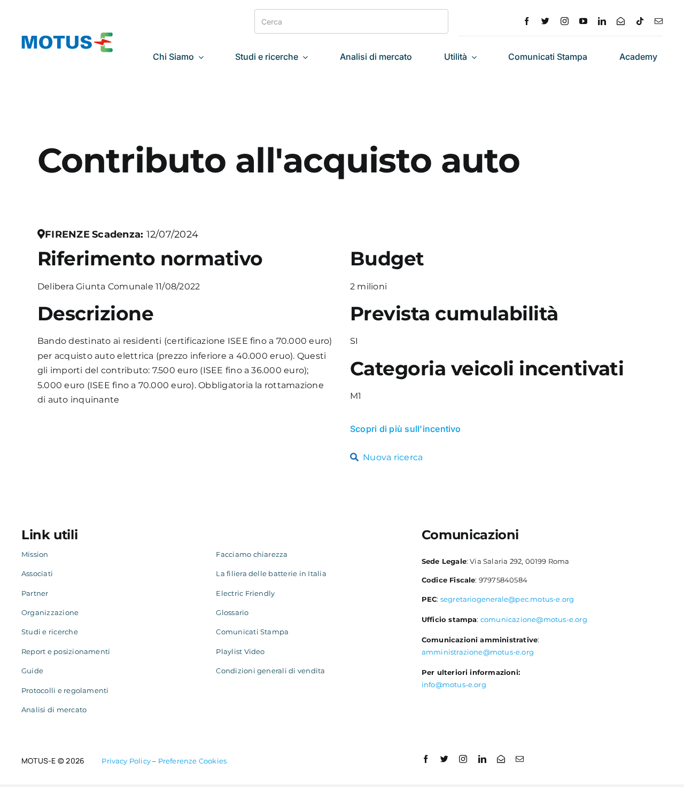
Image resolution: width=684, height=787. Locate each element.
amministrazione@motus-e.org (478, 652)
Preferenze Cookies (192, 761)
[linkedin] (602, 21)
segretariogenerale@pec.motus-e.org (507, 599)
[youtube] (583, 21)
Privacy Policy (126, 761)
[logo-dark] (67, 37)
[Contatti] (621, 21)
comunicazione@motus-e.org (533, 619)
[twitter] (545, 21)
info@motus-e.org (454, 684)
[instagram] (565, 21)
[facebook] (527, 21)
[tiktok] (640, 21)
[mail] (659, 21)
